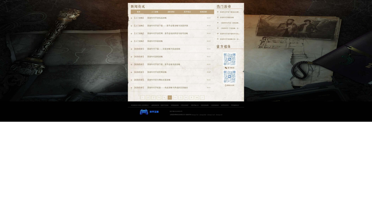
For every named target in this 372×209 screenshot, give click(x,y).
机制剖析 (203, 12)
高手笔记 (187, 12)
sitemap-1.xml (211, 114)
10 (197, 97)
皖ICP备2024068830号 (176, 111)
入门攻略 (154, 12)
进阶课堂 (171, 12)
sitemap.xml (219, 114)
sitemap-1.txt (195, 114)
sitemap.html (202, 114)
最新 (138, 12)
